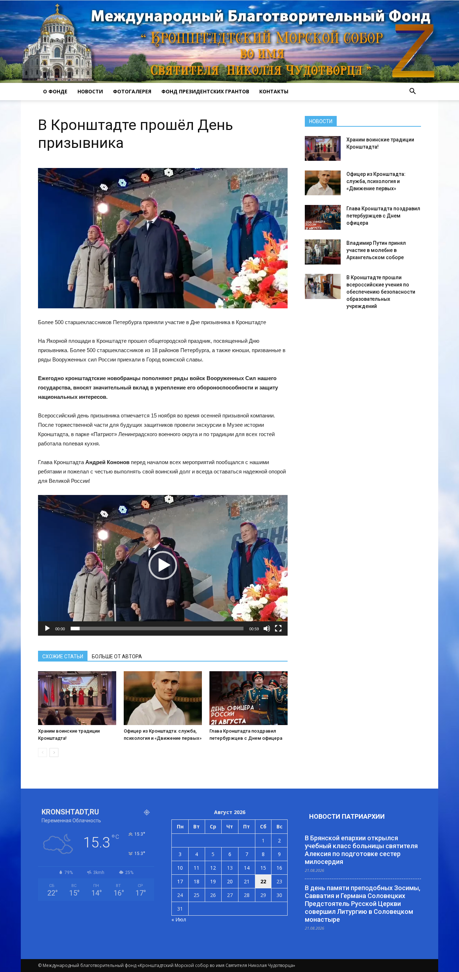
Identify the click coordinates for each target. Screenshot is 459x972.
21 (247, 881)
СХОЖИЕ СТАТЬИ (62, 656)
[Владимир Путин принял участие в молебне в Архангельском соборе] (323, 252)
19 (213, 881)
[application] (163, 565)
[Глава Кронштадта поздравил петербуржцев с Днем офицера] (248, 698)
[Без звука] (266, 628)
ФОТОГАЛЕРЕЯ (132, 91)
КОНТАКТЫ (273, 91)
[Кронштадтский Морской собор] (229, 41)
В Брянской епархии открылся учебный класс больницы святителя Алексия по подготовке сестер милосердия (361, 849)
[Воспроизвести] (47, 628)
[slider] (157, 628)
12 (213, 867)
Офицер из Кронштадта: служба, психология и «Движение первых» (376, 181)
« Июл (178, 919)
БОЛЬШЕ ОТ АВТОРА (117, 656)
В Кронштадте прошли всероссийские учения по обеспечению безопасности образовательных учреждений (380, 292)
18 (196, 881)
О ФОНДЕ (55, 91)
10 (180, 867)
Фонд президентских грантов (205, 91)
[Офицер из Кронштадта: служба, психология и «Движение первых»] (163, 698)
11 (196, 867)
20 (230, 881)
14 (247, 867)
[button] (412, 91)
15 (263, 867)
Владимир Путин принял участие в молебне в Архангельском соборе (376, 250)
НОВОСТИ (90, 91)
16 (279, 867)
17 (180, 881)
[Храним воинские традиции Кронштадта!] (77, 698)
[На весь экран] (278, 628)
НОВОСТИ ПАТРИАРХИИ (347, 816)
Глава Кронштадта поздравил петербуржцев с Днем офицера (383, 216)
